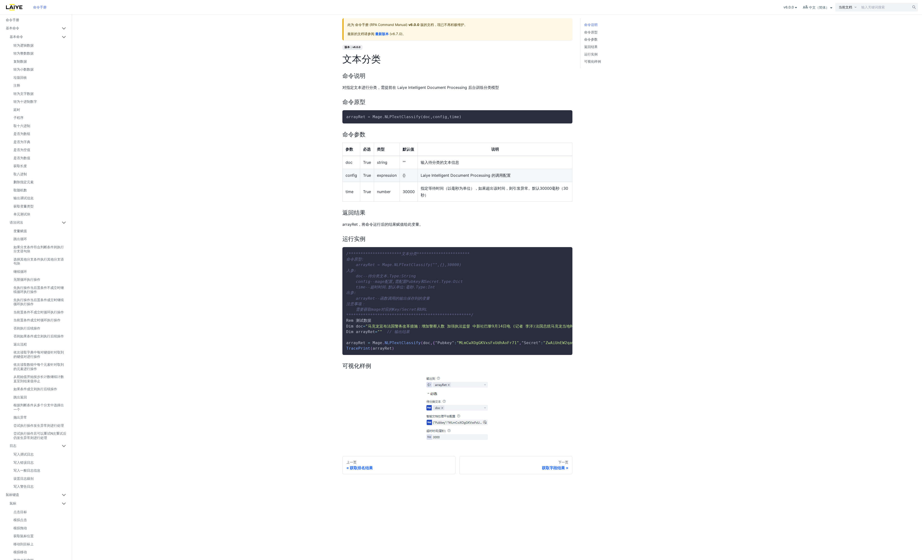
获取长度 (20, 166)
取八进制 (20, 174)
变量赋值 (20, 231)
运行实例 (591, 54)
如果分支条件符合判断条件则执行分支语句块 (38, 249)
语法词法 (16, 222)
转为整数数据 (23, 53)
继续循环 (20, 271)
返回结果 (591, 47)
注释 (16, 85)
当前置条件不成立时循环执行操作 (38, 312)
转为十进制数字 (25, 101)
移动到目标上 (23, 544)
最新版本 (382, 34)
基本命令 (12, 28)
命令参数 (591, 39)
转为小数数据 (23, 69)
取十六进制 (21, 126)
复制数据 (20, 61)
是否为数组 (21, 134)
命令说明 (591, 25)
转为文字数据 (23, 93)
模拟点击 (20, 520)
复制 (565, 117)
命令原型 (591, 32)
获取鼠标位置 (23, 536)
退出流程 (20, 344)
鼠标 (13, 503)
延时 (16, 110)
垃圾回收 (20, 77)
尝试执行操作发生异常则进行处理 (38, 425)
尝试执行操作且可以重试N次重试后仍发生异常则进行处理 (39, 435)
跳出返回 (20, 397)
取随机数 (20, 190)
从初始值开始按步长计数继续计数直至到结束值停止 (38, 379)
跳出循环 (20, 239)
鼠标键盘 (12, 495)
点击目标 (20, 512)
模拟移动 (20, 552)
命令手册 (40, 7)
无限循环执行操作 (26, 279)
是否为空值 (21, 150)
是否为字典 (21, 142)
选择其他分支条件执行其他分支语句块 (38, 261)
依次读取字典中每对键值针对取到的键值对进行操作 (38, 354)
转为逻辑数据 (23, 45)
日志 (13, 446)
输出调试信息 (23, 198)
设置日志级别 (23, 478)
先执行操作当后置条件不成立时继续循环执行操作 (38, 290)
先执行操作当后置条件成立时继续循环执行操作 (38, 302)
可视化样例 (592, 61)
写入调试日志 (23, 454)
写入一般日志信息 (26, 470)
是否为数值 (21, 158)
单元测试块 (21, 214)
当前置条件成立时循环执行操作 (37, 320)
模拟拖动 (20, 528)
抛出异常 (20, 417)
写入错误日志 (23, 462)
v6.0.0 (788, 7)
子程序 (18, 118)
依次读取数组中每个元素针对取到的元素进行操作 (38, 366)
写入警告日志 (23, 486)
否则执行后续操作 (26, 328)
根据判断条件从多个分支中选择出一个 (38, 407)
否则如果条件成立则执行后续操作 (38, 336)
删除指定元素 (23, 182)
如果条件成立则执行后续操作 (35, 389)
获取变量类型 (23, 206)
